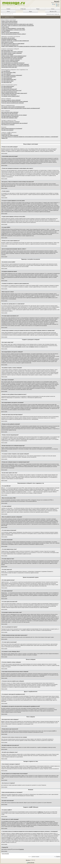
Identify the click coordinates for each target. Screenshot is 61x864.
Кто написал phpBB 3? (6, 133)
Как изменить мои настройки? (8, 37)
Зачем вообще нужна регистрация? (9, 22)
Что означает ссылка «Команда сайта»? (10, 96)
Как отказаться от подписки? (7, 124)
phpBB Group (40, 811)
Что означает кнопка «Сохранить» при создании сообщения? (15, 64)
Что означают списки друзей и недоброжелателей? (13, 106)
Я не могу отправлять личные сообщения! (10, 100)
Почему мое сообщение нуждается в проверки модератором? (15, 65)
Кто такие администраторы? (7, 86)
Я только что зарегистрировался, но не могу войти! (13, 28)
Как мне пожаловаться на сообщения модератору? (12, 62)
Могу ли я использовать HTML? (8, 72)
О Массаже (23, 8)
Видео (30, 11)
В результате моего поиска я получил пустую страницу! (14, 115)
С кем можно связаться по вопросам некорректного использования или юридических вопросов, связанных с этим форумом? (29, 136)
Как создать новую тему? (7, 50)
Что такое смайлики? (6, 73)
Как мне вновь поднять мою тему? (9, 67)
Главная (8, 8)
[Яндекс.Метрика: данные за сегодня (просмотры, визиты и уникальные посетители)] (30, 862)
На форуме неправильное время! (8, 39)
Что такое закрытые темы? (7, 80)
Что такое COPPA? (5, 31)
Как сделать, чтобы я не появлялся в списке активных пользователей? (17, 25)
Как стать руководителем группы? (9, 91)
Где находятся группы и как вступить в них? (11, 90)
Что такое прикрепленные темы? (8, 79)
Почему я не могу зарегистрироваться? (10, 32)
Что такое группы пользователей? (9, 89)
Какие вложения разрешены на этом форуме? (11, 128)
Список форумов (5, 853)
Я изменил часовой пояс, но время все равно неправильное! (15, 40)
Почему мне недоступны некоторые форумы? (11, 58)
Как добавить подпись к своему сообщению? (11, 53)
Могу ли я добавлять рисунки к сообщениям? (11, 75)
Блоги (8, 11)
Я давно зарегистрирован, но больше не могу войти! (13, 29)
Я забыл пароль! (5, 26)
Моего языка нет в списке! (7, 42)
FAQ (54, 4)
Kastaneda (21, 849)
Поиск (58, 4)
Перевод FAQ (4, 138)
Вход (58, 5)
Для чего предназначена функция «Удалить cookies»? (13, 33)
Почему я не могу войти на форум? (9, 21)
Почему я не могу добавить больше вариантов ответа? (13, 55)
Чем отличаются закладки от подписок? (10, 121)
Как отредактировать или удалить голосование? (12, 57)
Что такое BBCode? (5, 71)
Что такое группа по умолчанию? (8, 94)
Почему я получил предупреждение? (9, 61)
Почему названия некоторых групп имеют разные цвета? (14, 93)
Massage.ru (28, 860)
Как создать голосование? (7, 54)
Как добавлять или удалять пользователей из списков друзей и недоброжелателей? (20, 108)
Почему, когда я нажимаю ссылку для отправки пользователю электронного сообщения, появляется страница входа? (28, 46)
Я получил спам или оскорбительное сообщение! (12, 102)
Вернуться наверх (4, 153)
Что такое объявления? (6, 78)
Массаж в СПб (53, 11)
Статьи (52, 8)
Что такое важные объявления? (8, 76)
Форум (37, 8)
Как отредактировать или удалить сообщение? (12, 51)
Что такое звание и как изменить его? (9, 44)
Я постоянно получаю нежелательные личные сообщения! (14, 101)
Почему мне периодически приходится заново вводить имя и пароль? (17, 24)
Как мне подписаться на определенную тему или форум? (14, 123)
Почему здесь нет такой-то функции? (9, 135)
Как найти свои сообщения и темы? (9, 117)
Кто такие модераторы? (6, 87)
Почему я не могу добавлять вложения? (10, 60)
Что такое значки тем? (6, 82)
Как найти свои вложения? (7, 129)
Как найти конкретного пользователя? (10, 116)
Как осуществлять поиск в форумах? (9, 112)
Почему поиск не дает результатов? (9, 113)
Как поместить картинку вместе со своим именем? (12, 43)
